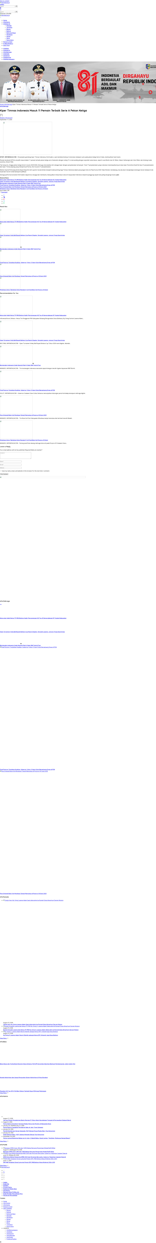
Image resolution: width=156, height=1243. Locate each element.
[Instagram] (4, 1176)
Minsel (8, 36)
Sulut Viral (6, 45)
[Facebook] (4, 1170)
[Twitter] (4, 1172)
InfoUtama (6, 22)
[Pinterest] (4, 1174)
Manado (9, 25)
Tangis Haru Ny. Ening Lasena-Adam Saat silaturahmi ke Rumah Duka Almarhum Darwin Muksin (32, 1024)
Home (5, 20)
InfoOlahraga (7, 52)
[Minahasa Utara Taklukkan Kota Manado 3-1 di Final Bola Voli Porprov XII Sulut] (10, 288)
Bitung (8, 29)
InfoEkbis (6, 48)
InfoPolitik (6, 54)
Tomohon (9, 27)
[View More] (0, 604)
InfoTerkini (6, 56)
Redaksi (5, 1185)
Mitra (8, 38)
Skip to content (4, 1)
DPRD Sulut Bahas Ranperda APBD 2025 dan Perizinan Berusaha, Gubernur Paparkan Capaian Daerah (34, 1157)
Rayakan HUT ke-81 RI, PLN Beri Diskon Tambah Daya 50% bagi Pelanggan (23, 1091)
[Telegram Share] (4, 201)
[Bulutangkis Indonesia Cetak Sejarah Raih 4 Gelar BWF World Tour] (11, 247)
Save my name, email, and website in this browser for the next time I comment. (26, 471)
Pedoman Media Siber (10, 1189)
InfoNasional (7, 57)
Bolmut (8, 31)
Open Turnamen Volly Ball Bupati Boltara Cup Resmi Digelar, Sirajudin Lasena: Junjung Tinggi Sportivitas (32, 181)
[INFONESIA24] (5, 3)
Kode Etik (6, 1184)
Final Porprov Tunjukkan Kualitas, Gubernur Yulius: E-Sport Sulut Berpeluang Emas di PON (27, 185)
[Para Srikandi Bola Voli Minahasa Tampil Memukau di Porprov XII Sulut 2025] (10, 274)
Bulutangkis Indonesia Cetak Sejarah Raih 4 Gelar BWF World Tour (20, 183)
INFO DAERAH (7, 1208)
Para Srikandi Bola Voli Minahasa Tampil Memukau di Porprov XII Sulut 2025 (23, 187)
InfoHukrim (6, 50)
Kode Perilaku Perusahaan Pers (13, 1194)
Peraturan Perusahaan (10, 1195)
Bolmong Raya (11, 33)
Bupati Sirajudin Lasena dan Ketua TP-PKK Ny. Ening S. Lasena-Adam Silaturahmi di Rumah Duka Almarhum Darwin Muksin (40, 1030)
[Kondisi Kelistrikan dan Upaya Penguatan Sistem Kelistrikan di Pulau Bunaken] (10, 1076)
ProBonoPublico (8, 43)
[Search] (0, 10)
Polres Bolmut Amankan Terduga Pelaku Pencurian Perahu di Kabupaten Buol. (27, 1124)
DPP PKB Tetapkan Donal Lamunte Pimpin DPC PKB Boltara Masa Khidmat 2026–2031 (29, 1162)
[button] (16, 6)
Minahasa (9, 34)
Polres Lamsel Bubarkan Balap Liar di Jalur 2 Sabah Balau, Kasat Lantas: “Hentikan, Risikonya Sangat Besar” (36, 1138)
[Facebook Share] (4, 195)
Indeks (2, 4)
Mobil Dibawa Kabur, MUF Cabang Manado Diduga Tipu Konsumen (23, 1134)
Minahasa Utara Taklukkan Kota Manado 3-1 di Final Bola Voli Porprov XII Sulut (24, 188)
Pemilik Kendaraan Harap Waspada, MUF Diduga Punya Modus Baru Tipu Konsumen (29, 1131)
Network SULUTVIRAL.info (11, 1192)
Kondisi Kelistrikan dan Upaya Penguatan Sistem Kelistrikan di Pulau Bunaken (24, 1077)
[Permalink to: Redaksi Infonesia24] (1, 116)
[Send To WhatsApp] (4, 203)
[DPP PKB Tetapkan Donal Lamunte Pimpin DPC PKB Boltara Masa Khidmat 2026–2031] (30, 1159)
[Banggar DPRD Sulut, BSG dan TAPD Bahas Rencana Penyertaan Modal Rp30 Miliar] (29, 1148)
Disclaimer (6, 1190)
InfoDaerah (6, 24)
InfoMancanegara (8, 59)
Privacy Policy (7, 1187)
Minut (8, 1221)
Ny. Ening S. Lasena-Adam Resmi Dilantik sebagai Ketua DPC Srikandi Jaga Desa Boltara (30, 1035)
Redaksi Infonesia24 (6, 118)
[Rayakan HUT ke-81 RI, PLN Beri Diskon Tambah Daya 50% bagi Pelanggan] (10, 1089)
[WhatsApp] (4, 1177)
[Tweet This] (4, 198)
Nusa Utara (9, 40)
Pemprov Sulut (7, 42)
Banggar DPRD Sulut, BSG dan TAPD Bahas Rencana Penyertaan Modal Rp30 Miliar (28, 1151)
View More (3, 1038)
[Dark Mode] (0, 8)
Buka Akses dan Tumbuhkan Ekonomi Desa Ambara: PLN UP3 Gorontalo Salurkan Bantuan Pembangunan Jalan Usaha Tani (37, 1064)
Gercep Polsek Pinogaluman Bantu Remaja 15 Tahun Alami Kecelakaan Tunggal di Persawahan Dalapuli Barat (37, 1120)
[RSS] (4, 1179)
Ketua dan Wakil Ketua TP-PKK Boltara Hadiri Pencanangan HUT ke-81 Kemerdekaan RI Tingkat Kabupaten (33, 180)
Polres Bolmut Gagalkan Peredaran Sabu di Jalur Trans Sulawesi (23, 1127)
